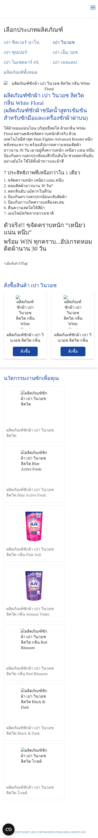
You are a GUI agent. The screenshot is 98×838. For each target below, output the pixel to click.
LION (78, 824)
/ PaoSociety (53, 824)
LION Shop (50, 832)
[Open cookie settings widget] (9, 829)
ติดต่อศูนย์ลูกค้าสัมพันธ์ (24, 824)
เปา (10, 8)
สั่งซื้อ (25, 351)
